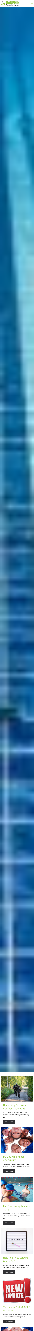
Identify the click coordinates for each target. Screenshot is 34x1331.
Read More (9, 1121)
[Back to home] (10, 3)
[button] (32, 3)
